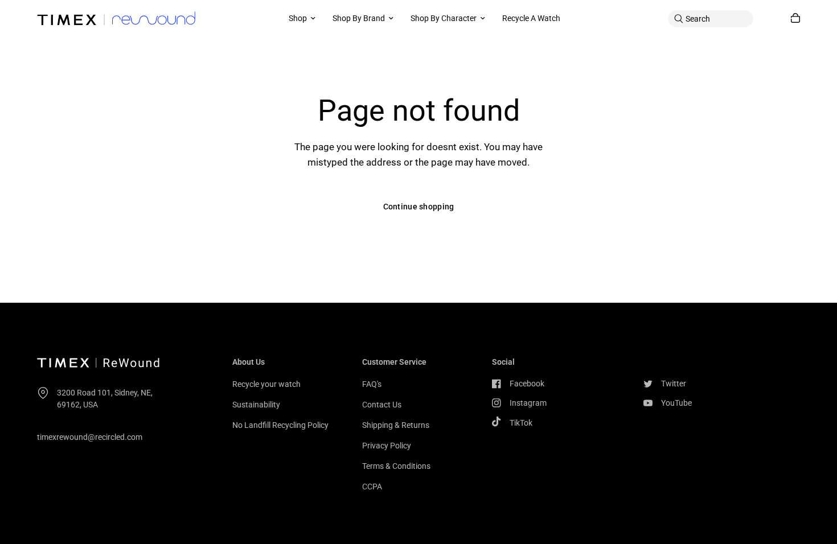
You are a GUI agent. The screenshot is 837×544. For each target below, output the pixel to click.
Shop (298, 18)
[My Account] (772, 18)
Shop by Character (444, 18)
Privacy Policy (386, 445)
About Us (248, 362)
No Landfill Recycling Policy (280, 425)
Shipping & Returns (395, 425)
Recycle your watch (266, 384)
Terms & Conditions (396, 466)
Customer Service (394, 362)
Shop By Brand (359, 18)
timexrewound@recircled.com (89, 437)
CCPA (372, 486)
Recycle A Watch (531, 18)
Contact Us (381, 404)
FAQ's (371, 384)
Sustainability (256, 404)
